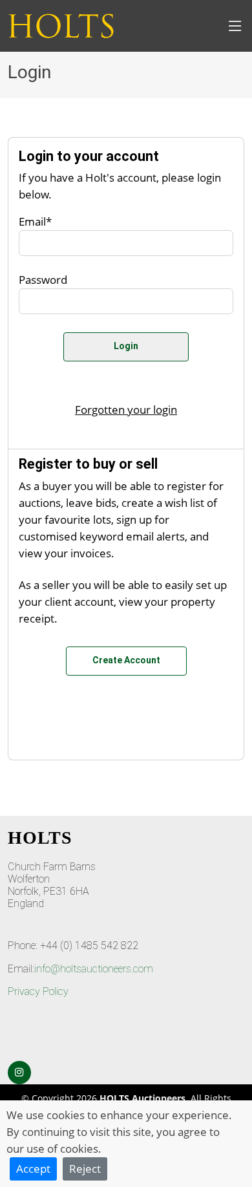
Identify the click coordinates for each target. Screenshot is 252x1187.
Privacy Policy (38, 991)
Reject (85, 1168)
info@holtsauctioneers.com (93, 969)
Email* (35, 221)
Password (43, 279)
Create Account (126, 660)
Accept (33, 1168)
